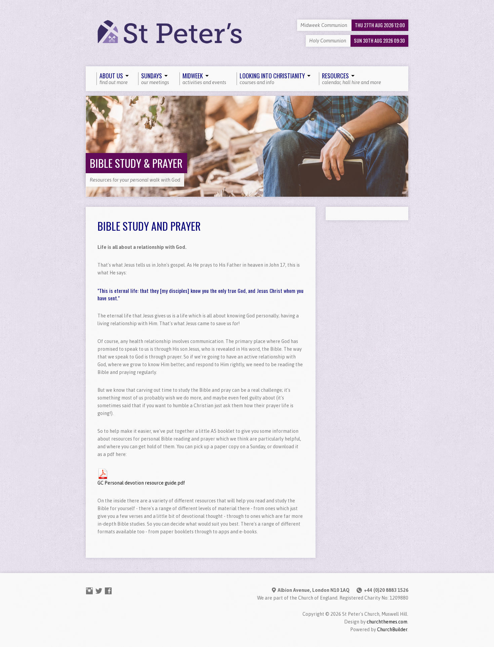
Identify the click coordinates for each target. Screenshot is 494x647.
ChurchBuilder (392, 629)
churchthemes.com (387, 621)
